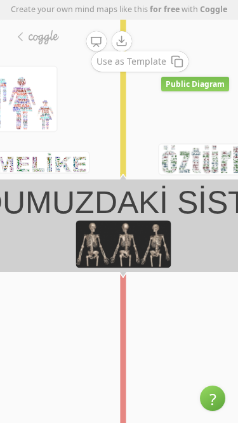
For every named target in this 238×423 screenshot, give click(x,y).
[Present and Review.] (96, 42)
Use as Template (131, 61)
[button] (212, 398)
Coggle (213, 9)
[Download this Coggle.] (122, 41)
